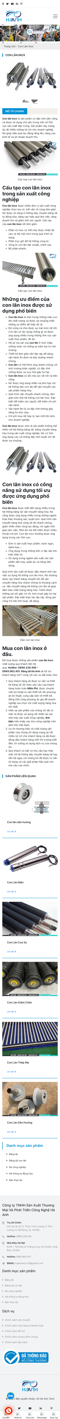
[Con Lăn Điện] (30, 859)
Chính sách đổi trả (15, 1331)
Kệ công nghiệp (17, 1167)
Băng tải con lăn (17, 1160)
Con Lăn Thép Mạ (18, 1062)
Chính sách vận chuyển (17, 1319)
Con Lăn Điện (15, 882)
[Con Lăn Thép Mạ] (30, 1039)
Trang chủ (9, 46)
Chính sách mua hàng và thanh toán (24, 1325)
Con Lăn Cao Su (17, 942)
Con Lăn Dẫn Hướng (19, 1122)
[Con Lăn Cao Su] (30, 919)
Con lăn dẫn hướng (19, 822)
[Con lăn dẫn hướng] (30, 799)
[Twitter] (7, 4)
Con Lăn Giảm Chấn (19, 1002)
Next (48, 78)
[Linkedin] (17, 4)
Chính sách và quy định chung (21, 1336)
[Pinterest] (21, 4)
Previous (12, 78)
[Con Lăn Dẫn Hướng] (30, 1099)
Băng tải (13, 1154)
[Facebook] (3, 4)
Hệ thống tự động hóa (21, 1173)
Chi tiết (11, 831)
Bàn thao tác (15, 1180)
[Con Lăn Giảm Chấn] (30, 979)
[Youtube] (12, 4)
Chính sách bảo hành (16, 1342)
